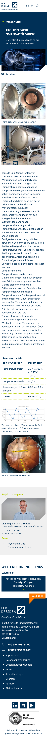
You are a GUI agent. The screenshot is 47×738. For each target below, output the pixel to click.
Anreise (10, 669)
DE (27, 6)
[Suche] (37, 6)
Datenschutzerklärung (18, 659)
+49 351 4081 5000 (19, 644)
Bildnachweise (14, 688)
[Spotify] (23, 705)
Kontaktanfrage (14, 674)
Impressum (12, 655)
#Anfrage (37, 596)
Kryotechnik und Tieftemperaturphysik (19, 545)
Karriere (10, 683)
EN (32, 6)
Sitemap (10, 678)
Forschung (11, 74)
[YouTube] (32, 705)
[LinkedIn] (15, 705)
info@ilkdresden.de (19, 649)
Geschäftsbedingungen (19, 664)
